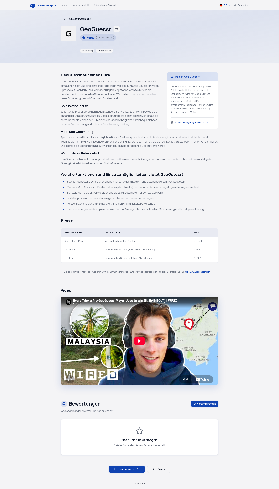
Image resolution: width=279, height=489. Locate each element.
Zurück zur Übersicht (79, 18)
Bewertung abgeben (205, 403)
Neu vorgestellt (81, 5)
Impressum (139, 483)
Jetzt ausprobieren (124, 469)
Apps (64, 5)
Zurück (161, 469)
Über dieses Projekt (105, 5)
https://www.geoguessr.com (197, 271)
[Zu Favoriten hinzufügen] (116, 29)
